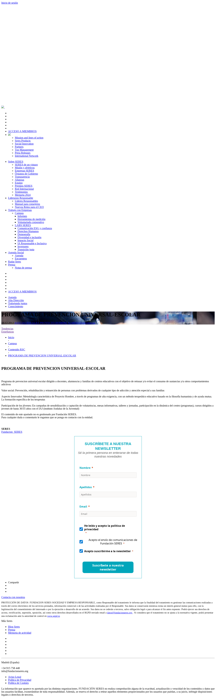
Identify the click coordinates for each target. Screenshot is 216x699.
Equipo (19, 182)
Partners (19, 146)
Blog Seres (14, 626)
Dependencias (87, 322)
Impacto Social (25, 240)
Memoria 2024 (23, 194)
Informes (22, 216)
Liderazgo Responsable (20, 198)
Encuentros (21, 258)
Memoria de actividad (19, 632)
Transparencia (22, 176)
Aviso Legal (14, 676)
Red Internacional (24, 188)
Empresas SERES (24, 170)
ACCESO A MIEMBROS (22, 131)
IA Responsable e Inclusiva (32, 243)
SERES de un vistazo (26, 164)
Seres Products (23, 140)
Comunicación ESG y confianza (35, 228)
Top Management (24, 149)
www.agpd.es (53, 616)
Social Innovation (24, 143)
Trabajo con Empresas (20, 210)
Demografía (24, 234)
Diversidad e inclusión (29, 237)
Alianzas (19, 179)
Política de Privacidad (19, 679)
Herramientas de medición (31, 219)
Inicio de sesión (9, 2)
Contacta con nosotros (13, 597)
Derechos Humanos (28, 231)
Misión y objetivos (25, 167)
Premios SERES (23, 185)
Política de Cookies (18, 682)
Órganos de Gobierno (26, 173)
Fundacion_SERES (11, 431)
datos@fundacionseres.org (120, 612)
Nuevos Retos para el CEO (29, 207)
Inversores (23, 246)
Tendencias (7, 328)
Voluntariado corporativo (31, 222)
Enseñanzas (7, 331)
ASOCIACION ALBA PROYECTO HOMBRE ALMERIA (47, 322)
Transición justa (26, 249)
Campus (19, 213)
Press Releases (22, 152)
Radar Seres (14, 261)
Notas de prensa (23, 267)
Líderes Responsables (26, 201)
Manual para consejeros (27, 204)
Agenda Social (16, 252)
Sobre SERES (15, 161)
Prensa (11, 264)
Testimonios (21, 191)
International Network (26, 155)
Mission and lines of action (29, 137)
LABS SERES (23, 225)
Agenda (19, 255)
